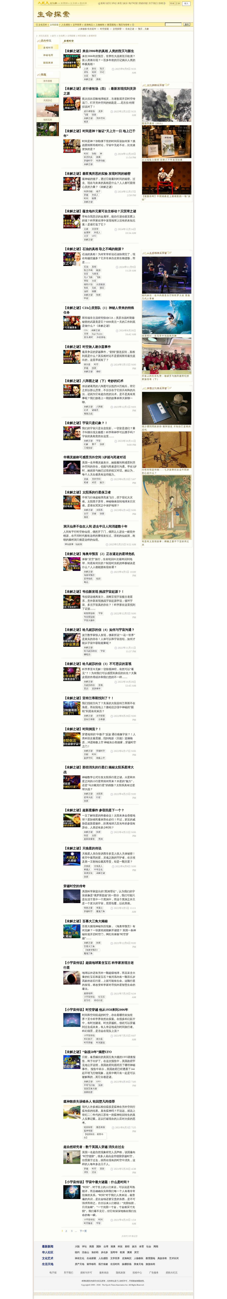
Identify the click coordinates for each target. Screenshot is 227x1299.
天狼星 (87, 866)
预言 (94, 76)
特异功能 (100, 161)
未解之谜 (88, 79)
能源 (98, 270)
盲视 (100, 685)
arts (82, 2)
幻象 (86, 444)
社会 (148, 1246)
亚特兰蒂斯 (89, 719)
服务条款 (104, 1272)
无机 (94, 288)
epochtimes (43, 2)
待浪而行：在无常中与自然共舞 (159, 336)
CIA (86, 330)
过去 (94, 1172)
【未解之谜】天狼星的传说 (82, 848)
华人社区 (47, 1252)
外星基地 (101, 337)
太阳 (94, 835)
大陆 (77, 1246)
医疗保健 (103, 1264)
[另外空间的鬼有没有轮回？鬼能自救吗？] (47, 129)
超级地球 (88, 993)
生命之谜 (129, 29)
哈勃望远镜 (89, 613)
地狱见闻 (47, 119)
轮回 (94, 72)
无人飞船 (88, 277)
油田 (86, 291)
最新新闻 (47, 1246)
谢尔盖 (87, 364)
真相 (98, 79)
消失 (86, 1172)
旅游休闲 (150, 1264)
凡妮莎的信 (89, 685)
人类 (86, 69)
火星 (86, 76)
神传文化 (79, 1258)
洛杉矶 (95, 1252)
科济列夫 (88, 157)
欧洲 (122, 1252)
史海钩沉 (88, 24)
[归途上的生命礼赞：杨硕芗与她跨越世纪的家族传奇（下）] (166, 355)
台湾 (106, 1246)
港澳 (113, 1246)
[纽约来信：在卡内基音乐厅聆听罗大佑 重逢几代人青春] (166, 274)
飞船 (98, 277)
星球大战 (88, 797)
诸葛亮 (95, 410)
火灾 (86, 236)
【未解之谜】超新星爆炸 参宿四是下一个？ (93, 810)
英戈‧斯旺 (88, 337)
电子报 (53, 1272)
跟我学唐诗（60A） (153, 123)
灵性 (86, 72)
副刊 (108, 3)
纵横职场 (126, 1264)
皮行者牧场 (89, 111)
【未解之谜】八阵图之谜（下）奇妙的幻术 (93, 381)
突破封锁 (143, 3)
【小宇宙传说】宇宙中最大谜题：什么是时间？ (96, 1182)
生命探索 (91, 1258)
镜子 (98, 191)
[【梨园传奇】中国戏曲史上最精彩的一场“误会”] (166, 177)
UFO (94, 236)
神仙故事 (69, 544)
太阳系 (99, 510)
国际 (98, 1246)
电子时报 (133, 3)
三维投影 (88, 448)
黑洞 (100, 839)
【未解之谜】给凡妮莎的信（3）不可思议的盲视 (97, 664)
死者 (86, 482)
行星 (98, 797)
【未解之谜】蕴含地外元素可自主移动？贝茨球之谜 (99, 211)
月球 (86, 334)
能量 (94, 198)
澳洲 (129, 1252)
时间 (86, 154)
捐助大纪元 (171, 1272)
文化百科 (42, 24)
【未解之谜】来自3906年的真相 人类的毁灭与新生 (98, 51)
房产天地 (79, 1264)
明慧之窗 (88, 908)
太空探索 (100, 716)
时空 (96, 364)
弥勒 (94, 154)
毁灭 (102, 69)
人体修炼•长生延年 (87, 29)
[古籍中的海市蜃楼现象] (47, 90)
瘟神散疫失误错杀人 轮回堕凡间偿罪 (89, 1101)
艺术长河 (174, 1258)
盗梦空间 (88, 758)
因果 (98, 157)
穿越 (86, 195)
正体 (178, 3)
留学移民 (91, 1264)
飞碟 (86, 115)
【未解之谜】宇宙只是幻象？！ (85, 423)
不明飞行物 (89, 1085)
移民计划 (88, 284)
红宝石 (101, 997)
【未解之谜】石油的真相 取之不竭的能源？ (93, 249)
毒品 (86, 582)
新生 (94, 69)
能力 (102, 482)
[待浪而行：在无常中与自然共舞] (166, 316)
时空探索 (104, 29)
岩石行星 (98, 1000)
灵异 (100, 111)
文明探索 (54, 24)
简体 (172, 3)
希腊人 (87, 869)
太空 (86, 514)
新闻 (103, 3)
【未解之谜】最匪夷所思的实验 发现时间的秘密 (97, 173)
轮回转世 (88, 1127)
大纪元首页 (44, 36)
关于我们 (153, 3)
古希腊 (101, 719)
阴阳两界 (48, 63)
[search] (173, 24)
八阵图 (99, 407)
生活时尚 (115, 1264)
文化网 (62, 36)
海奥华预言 (89, 575)
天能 (86, 754)
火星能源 (100, 284)
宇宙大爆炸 (89, 620)
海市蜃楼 (47, 81)
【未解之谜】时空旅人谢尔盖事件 (87, 346)
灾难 (94, 514)
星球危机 (88, 579)
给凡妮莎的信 (90, 651)
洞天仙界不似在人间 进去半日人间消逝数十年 (95, 526)
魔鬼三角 (100, 911)
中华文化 (98, 869)
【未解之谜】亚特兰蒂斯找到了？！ (88, 698)
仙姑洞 (78, 544)
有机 (86, 288)
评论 (114, 3)
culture (53, 2)
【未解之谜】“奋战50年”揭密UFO (87, 1052)
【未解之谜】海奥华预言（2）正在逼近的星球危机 (99, 554)
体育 (119, 3)
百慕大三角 (89, 946)
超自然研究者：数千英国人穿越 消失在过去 (93, 1147)
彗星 (86, 517)
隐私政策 (120, 1272)
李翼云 (99, 908)
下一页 (83, 1231)
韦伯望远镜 (89, 617)
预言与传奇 (124, 24)
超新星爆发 (89, 839)
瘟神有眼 (88, 1131)
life (72, 2)
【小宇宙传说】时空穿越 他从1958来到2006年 (95, 1009)
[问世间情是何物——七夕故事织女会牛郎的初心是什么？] (166, 449)
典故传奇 (162, 1258)
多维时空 (93, 36)
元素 (86, 229)
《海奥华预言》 (91, 950)
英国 (102, 1169)
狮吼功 (87, 654)
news (63, 2)
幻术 (86, 410)
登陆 (86, 281)
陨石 (102, 288)
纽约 (77, 1252)
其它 (136, 1252)
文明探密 (117, 29)
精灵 (86, 122)
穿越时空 (88, 161)
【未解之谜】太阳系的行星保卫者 (87, 492)
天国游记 (47, 100)
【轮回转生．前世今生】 (93, 1136)
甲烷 (86, 298)
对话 (94, 482)
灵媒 (86, 479)
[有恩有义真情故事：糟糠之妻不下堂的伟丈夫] (166, 507)
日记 (102, 72)
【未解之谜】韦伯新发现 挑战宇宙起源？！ (93, 591)
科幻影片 (88, 1039)
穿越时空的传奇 (74, 886)
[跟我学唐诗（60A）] (166, 104)
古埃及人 (98, 866)
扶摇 (94, 115)
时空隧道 (88, 1223)
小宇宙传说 (89, 997)
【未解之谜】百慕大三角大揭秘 (85, 921)
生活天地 (47, 1264)
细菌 (94, 291)
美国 (91, 1246)
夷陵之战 (88, 414)
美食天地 (138, 1264)
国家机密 (88, 1092)
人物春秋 (100, 24)
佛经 (98, 371)
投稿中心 (137, 1272)
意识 (86, 689)
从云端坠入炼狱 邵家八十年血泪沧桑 (162, 160)
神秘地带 (48, 55)
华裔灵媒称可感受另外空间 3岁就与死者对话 (94, 457)
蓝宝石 (87, 1000)
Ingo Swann (97, 334)
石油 (86, 267)
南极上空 (100, 758)
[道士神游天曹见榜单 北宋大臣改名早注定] (47, 109)
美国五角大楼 (90, 1089)
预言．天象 (143, 29)
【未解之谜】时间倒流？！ (82, 729)
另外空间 (100, 118)
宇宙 (98, 441)
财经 (127, 1246)
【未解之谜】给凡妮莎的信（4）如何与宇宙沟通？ (99, 629)
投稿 (161, 3)
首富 (86, 274)
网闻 (156, 1246)
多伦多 (104, 1252)
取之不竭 (88, 270)
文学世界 (77, 24)
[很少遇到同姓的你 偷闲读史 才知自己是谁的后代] (166, 408)
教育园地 (111, 24)
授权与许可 (86, 1272)
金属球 (87, 232)
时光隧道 (100, 1042)
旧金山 (85, 1252)
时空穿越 (88, 1042)
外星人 (95, 195)
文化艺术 (47, 1258)
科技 (120, 1246)
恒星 (86, 835)
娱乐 (125, 3)
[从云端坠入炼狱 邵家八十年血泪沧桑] (166, 141)
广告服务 (154, 1272)
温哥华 (114, 1252)
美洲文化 (88, 873)
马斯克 (95, 274)
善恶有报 (100, 1127)
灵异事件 (96, 689)
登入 (186, 3)
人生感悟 (65, 24)
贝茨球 (95, 229)
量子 (94, 444)
